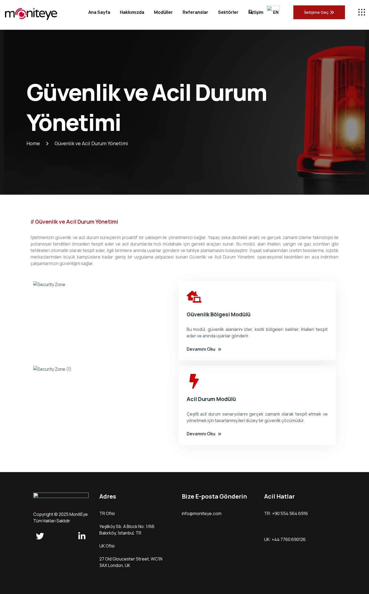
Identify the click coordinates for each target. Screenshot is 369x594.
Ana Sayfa (99, 12)
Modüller (163, 12)
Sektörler (228, 12)
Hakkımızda (132, 12)
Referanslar (195, 12)
